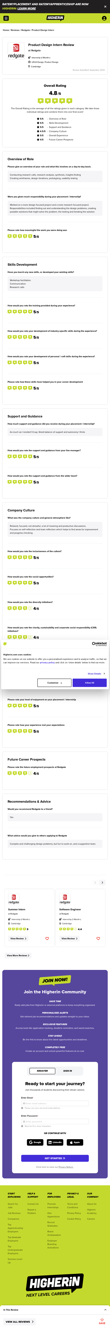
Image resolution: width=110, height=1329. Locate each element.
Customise (52, 683)
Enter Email (27, 1097)
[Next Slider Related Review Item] (102, 882)
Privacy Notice (66, 1166)
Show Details (94, 673)
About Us (91, 1203)
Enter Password (30, 1115)
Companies (13, 1218)
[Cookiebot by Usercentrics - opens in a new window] (94, 644)
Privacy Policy (74, 1213)
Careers (91, 1218)
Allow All (89, 683)
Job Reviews (14, 1213)
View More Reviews (17, 955)
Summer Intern (16, 909)
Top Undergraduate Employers (15, 1250)
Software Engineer (70, 909)
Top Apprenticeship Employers (15, 1228)
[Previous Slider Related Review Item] (95, 882)
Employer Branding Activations (53, 1244)
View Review (17, 938)
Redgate (36, 50)
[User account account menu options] (105, 18)
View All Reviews (18, 1322)
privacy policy (47, 662)
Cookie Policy (74, 1218)
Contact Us (33, 1203)
